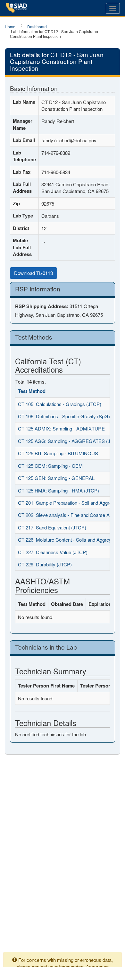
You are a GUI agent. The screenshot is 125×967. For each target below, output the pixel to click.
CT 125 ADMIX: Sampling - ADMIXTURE (61, 428)
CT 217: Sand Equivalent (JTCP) (52, 527)
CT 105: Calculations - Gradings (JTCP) (59, 404)
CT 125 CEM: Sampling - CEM (50, 465)
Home (10, 26)
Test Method (32, 391)
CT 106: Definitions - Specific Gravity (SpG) (64, 416)
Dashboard (37, 26)
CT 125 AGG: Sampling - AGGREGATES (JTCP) (69, 441)
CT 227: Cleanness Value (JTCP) (53, 552)
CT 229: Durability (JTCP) (45, 564)
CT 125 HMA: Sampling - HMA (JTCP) (58, 490)
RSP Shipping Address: (41, 306)
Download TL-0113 (33, 273)
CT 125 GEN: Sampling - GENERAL (56, 478)
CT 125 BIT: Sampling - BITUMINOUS (58, 453)
